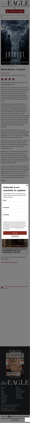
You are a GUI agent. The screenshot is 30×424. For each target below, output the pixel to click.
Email (4, 200)
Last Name (6, 214)
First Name (6, 207)
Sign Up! (15, 233)
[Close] (27, 185)
